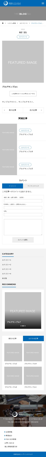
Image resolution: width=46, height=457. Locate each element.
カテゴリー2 (6, 264)
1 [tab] (21, 325)
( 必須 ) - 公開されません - (15, 204)
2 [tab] (23, 325)
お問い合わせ (9, 443)
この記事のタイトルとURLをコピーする (23, 93)
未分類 (4, 278)
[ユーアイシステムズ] (12, 3)
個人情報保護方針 (11, 446)
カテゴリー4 (6, 274)
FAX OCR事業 (11, 439)
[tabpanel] (23, 310)
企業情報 (9, 432)
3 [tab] (25, 325)
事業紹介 (9, 435)
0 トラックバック (33, 186)
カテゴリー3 (6, 269)
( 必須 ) (14, 197)
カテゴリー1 (23, 37)
